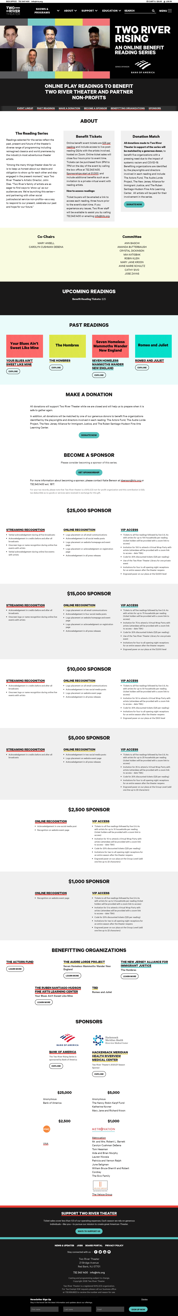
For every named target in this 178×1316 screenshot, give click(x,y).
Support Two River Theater (89, 1213)
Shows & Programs (42, 10)
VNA (45, 1143)
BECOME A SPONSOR (95, 108)
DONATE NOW (134, 204)
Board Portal (94, 1245)
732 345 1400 (80, 1272)
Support (88, 10)
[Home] (13, 11)
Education (110, 10)
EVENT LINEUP (25, 108)
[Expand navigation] (58, 10)
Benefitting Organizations (128, 108)
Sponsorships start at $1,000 (82, 173)
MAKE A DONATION (69, 108)
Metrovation (99, 1137)
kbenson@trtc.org (131, 480)
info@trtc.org (102, 215)
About (68, 10)
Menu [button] (163, 10)
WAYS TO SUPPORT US (89, 1231)
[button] (25, 354)
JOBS (80, 1245)
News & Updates (64, 1245)
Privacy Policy (114, 1245)
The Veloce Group (102, 1194)
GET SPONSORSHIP (89, 472)
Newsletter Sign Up (40, 1299)
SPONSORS (155, 108)
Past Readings (46, 108)
